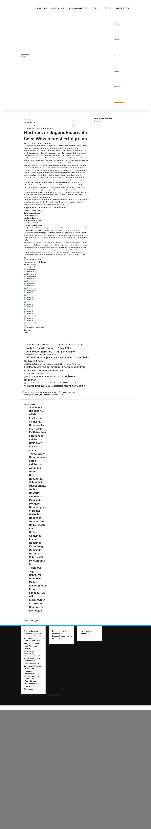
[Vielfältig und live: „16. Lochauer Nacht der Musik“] (50, 383)
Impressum (57, 639)
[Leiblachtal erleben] (26, 55)
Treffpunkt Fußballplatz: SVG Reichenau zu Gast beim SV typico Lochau (32, 643)
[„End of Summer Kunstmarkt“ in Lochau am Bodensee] (37, 373)
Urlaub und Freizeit (78, 8)
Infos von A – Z (57, 8)
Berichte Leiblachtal (47, 128)
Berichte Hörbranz (35, 128)
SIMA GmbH (36, 428)
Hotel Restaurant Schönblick (36, 479)
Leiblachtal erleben (54, 695)
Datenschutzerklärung (62, 636)
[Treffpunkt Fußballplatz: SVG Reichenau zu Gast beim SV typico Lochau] (40, 354)
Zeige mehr (28, 330)
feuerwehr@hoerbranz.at (32, 267)
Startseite (27, 126)
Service (107, 8)
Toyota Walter (37, 453)
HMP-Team (35, 443)
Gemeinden (41, 8)
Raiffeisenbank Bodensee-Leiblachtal (37, 436)
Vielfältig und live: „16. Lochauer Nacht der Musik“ (54, 385)
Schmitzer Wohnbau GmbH (35, 579)
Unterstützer (122, 8)
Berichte (33, 126)
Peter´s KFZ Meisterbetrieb (37, 561)
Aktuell (96, 8)
